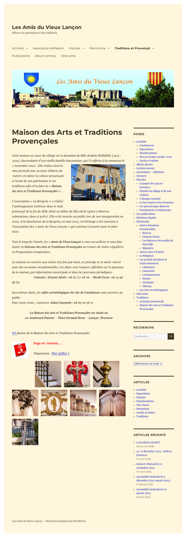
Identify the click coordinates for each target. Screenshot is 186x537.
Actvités (18, 48)
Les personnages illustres (154, 206)
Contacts (141, 175)
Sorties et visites (149, 160)
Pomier (146, 278)
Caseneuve (148, 271)
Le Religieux (146, 255)
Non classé (142, 405)
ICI (14, 333)
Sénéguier (148, 282)
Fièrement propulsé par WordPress (66, 521)
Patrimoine (97, 48)
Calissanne (148, 267)
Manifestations (148, 153)
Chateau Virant (150, 236)
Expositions (146, 149)
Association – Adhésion (150, 172)
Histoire (74, 48)
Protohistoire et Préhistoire (155, 210)
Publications (21, 56)
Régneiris (147, 248)
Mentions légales (146, 217)
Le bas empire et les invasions (157, 202)
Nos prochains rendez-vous (156, 156)
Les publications (145, 214)
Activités (141, 141)
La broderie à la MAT (148, 442)
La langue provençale (152, 301)
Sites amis (68, 56)
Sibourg (146, 286)
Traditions (142, 297)
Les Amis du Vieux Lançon (47, 27)
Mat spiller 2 (61, 353)
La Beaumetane (151, 274)
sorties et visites (145, 412)
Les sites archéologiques (154, 290)
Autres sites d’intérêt (152, 252)
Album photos (45, 56)
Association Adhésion (48, 48)
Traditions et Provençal (132, 48)
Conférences (147, 145)
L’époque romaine (150, 198)
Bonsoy (146, 233)
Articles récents (145, 168)
